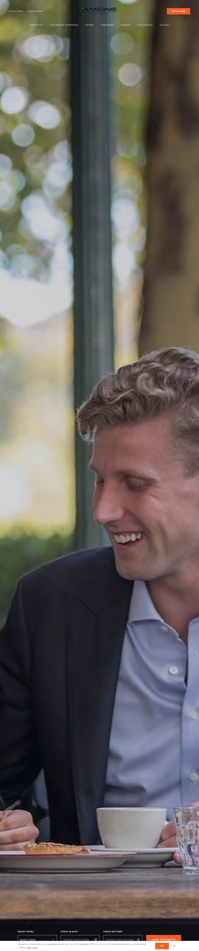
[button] (174, 946)
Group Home (35, 11)
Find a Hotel (16, 11)
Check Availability (164, 939)
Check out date (112, 931)
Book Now (178, 11)
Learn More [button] (32, 947)
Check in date (69, 931)
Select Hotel (26, 931)
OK (162, 946)
